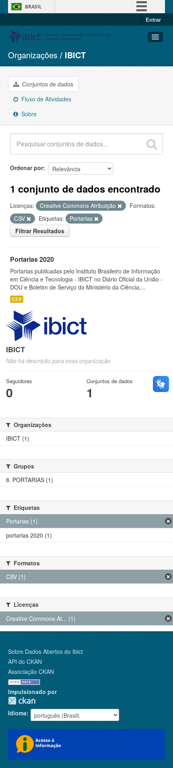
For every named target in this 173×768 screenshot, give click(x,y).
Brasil (33, 6)
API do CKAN (25, 661)
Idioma (17, 713)
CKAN (21, 700)
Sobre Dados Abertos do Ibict (45, 651)
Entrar (153, 19)
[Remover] (119, 206)
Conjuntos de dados (47, 84)
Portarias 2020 (32, 259)
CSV (17, 299)
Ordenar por (26, 168)
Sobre (28, 114)
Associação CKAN (31, 671)
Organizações (33, 55)
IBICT (75, 55)
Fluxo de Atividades (45, 99)
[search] (151, 144)
